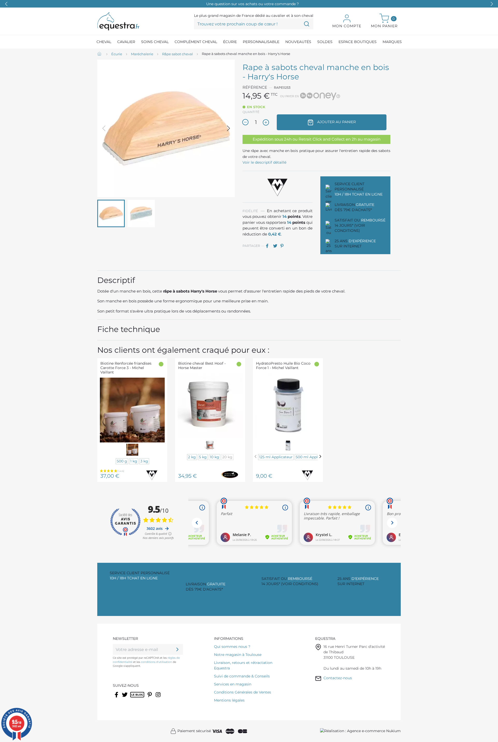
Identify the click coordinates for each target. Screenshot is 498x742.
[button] (491, 4)
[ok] (177, 649)
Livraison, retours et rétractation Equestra (243, 665)
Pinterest (283, 246)
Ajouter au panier (336, 122)
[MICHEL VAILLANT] (277, 186)
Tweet (276, 246)
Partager (269, 246)
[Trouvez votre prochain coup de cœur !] (306, 23)
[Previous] (255, 456)
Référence (255, 87)
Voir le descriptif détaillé (264, 162)
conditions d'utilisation (156, 662)
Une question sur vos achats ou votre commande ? (252, 4)
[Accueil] (99, 54)
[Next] (320, 456)
